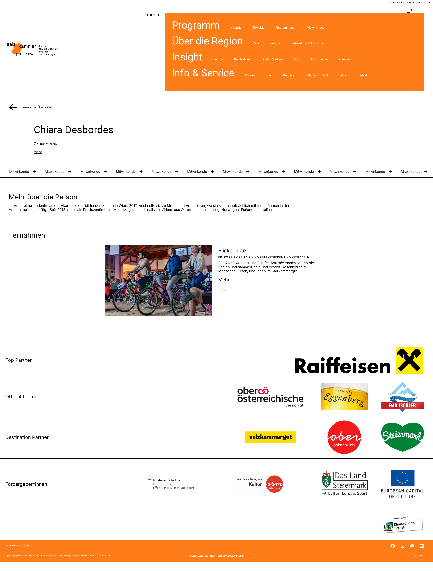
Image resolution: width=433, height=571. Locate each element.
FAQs (342, 75)
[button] (224, 279)
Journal (218, 59)
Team (296, 59)
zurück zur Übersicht (36, 107)
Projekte (259, 27)
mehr (38, 152)
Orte (256, 43)
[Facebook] (393, 546)
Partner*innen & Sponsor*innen (406, 2)
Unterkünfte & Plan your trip (309, 43)
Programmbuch (285, 27)
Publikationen (243, 59)
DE (429, 2)
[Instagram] (402, 546)
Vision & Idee (316, 27)
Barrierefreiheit (318, 75)
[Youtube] (412, 546)
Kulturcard (290, 75)
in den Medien (272, 59)
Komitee (344, 59)
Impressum (417, 555)
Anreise (275, 43)
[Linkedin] (421, 546)
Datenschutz (104, 555)
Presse (250, 75)
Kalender (236, 27)
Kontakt (362, 75)
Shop (269, 75)
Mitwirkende (319, 59)
